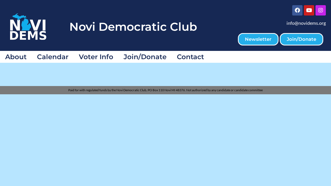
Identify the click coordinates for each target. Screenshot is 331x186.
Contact (190, 57)
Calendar (53, 57)
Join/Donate (145, 57)
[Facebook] (297, 10)
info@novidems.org (306, 23)
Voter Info (96, 57)
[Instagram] (320, 10)
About (16, 57)
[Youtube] (309, 10)
